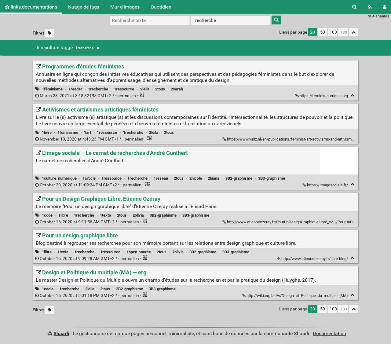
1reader (75, 89)
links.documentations (33, 7)
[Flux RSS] (370, 7)
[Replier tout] (353, 32)
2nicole (195, 178)
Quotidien (161, 7)
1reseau (161, 178)
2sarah (177, 89)
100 (333, 32)
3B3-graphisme (271, 178)
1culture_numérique (59, 178)
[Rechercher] (354, 7)
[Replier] (352, 95)
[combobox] (230, 20)
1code (47, 215)
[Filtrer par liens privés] (49, 33)
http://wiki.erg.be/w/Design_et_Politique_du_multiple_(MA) (297, 295)
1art (87, 132)
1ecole (47, 289)
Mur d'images (125, 7)
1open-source (138, 252)
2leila (144, 89)
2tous (160, 89)
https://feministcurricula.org (324, 95)
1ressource (124, 89)
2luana (213, 178)
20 (312, 32)
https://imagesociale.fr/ (327, 185)
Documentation (329, 333)
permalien (88, 95)
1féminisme (52, 89)
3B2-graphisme (238, 178)
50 (322, 32)
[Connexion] (384, 7)
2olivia (138, 215)
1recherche (84, 48)
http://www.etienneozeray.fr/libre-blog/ (314, 258)
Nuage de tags (83, 7)
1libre (63, 215)
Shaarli (61, 333)
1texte (105, 215)
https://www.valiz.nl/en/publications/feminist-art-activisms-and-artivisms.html (294, 139)
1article (89, 178)
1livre (47, 132)
